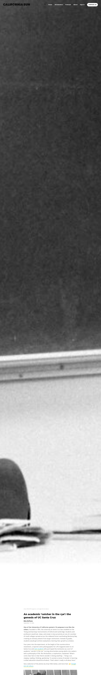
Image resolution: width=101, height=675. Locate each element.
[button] (45, 4)
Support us (92, 4)
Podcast (68, 4)
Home (50, 4)
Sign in (82, 4)
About (75, 4)
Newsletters (59, 4)
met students (39, 649)
